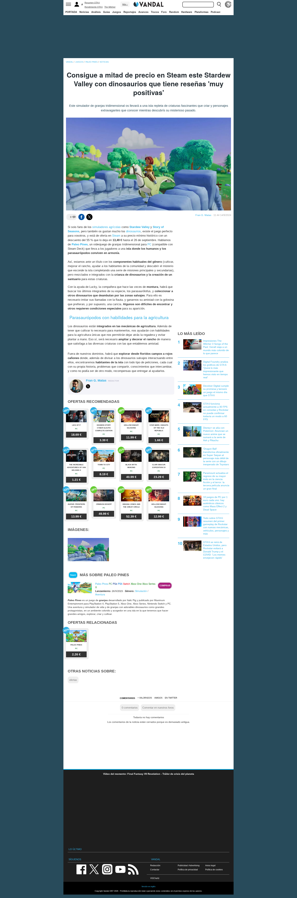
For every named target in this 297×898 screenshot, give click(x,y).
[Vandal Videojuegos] (148, 4)
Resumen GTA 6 (92, 3)
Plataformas (201, 12)
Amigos (158, 698)
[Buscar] (219, 4)
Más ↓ (125, 4)
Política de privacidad (188, 869)
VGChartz (154, 878)
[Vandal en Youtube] (120, 869)
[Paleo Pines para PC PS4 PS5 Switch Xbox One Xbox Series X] (80, 587)
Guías (106, 12)
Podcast (215, 12)
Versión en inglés (148, 886)
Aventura (100, 594)
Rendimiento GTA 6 (94, 7)
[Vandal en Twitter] (94, 869)
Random (174, 12)
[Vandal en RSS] (133, 869)
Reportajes (129, 12)
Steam (116, 235)
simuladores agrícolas (106, 227)
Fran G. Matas (203, 215)
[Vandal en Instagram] (107, 869)
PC (149, 244)
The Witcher (110, 7)
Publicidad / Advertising (189, 865)
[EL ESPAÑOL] (228, 4)
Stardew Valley (139, 227)
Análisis (96, 12)
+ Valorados (145, 698)
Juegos (116, 12)
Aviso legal (210, 865)
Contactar (154, 869)
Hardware (186, 12)
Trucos (155, 12)
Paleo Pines (80, 244)
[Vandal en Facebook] (81, 869)
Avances (143, 12)
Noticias (84, 12)
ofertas (73, 679)
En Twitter (171, 698)
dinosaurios (133, 231)
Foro (164, 12)
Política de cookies (214, 869)
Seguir (73, 575)
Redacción (155, 865)
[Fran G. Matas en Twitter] (88, 386)
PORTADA (71, 12)
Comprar (165, 585)
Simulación (141, 591)
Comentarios (127, 698)
